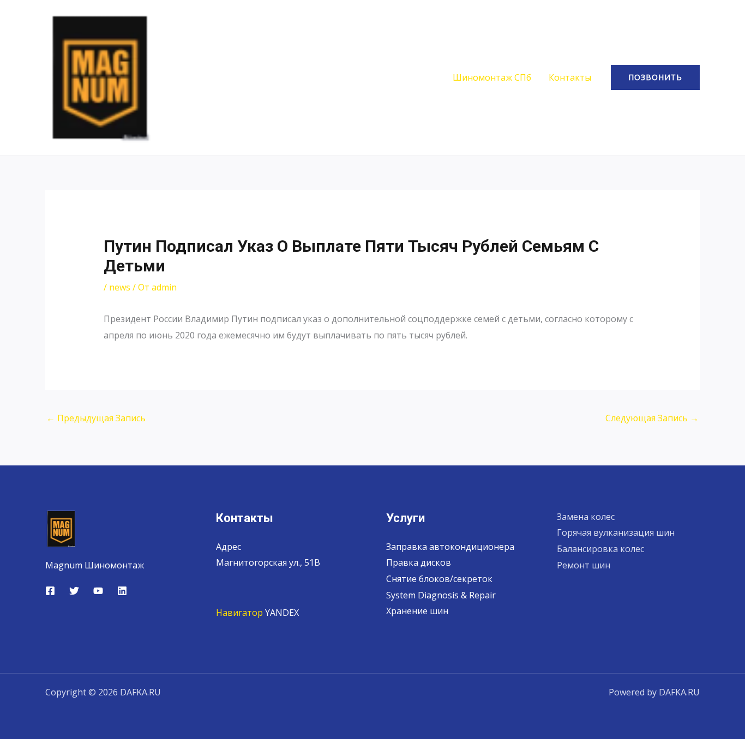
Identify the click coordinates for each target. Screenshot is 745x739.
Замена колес (586, 517)
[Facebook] (50, 591)
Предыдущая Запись (96, 418)
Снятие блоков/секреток (439, 579)
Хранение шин (417, 611)
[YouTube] (98, 591)
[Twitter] (74, 591)
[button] (655, 77)
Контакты (570, 77)
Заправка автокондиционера (450, 547)
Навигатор (239, 613)
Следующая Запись (652, 418)
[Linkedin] (122, 591)
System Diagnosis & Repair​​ (441, 595)
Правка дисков (418, 562)
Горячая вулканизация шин (616, 532)
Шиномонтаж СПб (492, 77)
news (119, 287)
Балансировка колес (600, 549)
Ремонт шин (583, 565)
